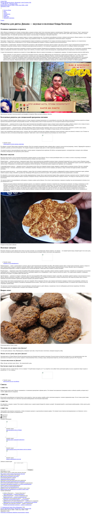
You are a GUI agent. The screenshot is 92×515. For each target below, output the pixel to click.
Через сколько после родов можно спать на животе (18, 449)
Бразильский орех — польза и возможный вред (15, 497)
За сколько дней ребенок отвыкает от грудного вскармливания (16, 484)
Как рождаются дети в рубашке (14, 430)
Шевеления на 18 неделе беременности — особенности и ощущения (20, 502)
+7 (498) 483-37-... (9, 3)
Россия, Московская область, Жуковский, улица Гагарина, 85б (16, 2)
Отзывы (5, 15)
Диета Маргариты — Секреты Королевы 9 (13, 494)
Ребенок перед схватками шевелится (15, 439)
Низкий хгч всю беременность (10, 263)
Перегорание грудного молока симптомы (13, 144)
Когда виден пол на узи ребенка (11, 381)
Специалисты (6, 14)
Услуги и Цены (7, 10)
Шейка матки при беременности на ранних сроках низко (15, 489)
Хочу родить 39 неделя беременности (10, 486)
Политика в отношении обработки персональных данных (15, 512)
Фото (4, 11)
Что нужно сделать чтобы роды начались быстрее (13, 473)
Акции (5, 12)
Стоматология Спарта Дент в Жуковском (12, 507)
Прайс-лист (6, 16)
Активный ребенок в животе (8, 479)
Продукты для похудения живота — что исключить (16, 499)
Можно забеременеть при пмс (13, 459)
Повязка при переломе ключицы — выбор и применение (17, 504)
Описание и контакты (8, 17)
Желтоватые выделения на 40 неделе (10, 476)
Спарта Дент (4, 1)
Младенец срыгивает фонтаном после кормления (13, 481)
